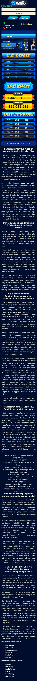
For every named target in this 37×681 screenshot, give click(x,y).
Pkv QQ (8, 657)
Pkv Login (9, 648)
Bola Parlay (9, 674)
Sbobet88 (9, 664)
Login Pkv (9, 655)
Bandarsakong (11, 650)
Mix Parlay (9, 667)
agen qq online (28, 183)
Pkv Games (9, 645)
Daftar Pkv (9, 653)
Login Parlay (10, 669)
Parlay (7, 671)
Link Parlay (9, 676)
